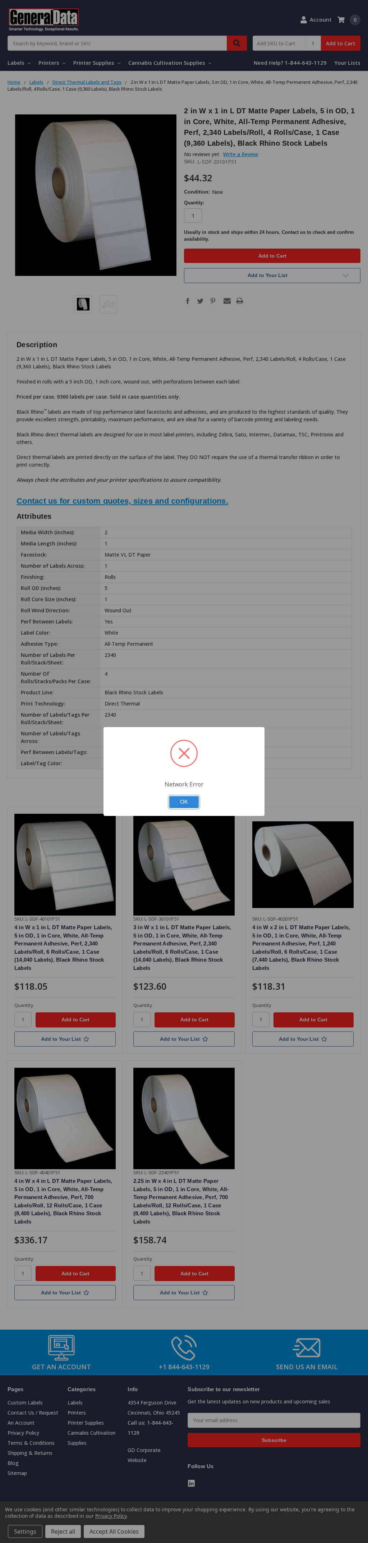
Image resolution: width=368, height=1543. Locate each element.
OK (184, 802)
